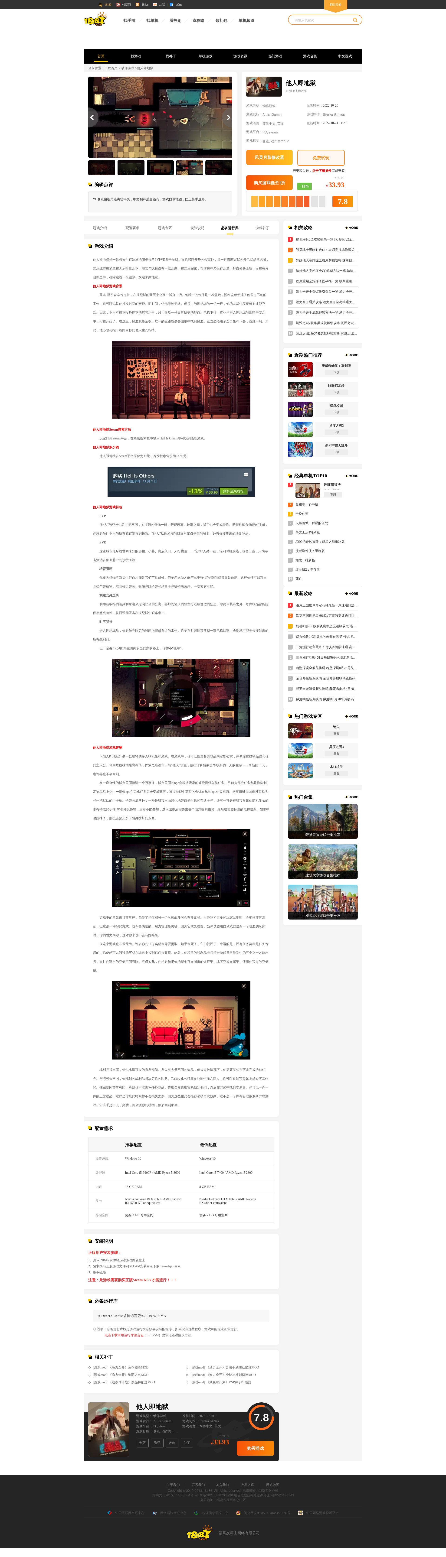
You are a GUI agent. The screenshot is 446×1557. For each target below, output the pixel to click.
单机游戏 (206, 56)
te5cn (179, 4)
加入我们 (222, 1484)
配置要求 (132, 228)
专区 (142, 1443)
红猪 (162, 4)
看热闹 (175, 20)
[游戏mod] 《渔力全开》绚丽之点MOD (120, 1375)
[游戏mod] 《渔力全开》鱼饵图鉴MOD (120, 1367)
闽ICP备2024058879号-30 (213, 1495)
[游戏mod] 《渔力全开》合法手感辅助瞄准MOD (224, 1367)
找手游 (129, 20)
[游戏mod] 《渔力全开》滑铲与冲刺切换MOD (223, 1375)
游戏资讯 (240, 56)
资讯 (157, 1443)
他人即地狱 (152, 1406)
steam (273, 132)
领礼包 (221, 20)
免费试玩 (321, 158)
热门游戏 (275, 56)
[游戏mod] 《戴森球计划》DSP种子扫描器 (220, 1382)
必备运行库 (230, 228)
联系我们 (198, 1484)
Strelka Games (334, 114)
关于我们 (173, 1484)
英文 (280, 123)
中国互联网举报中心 (129, 1512)
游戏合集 (310, 56)
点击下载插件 (322, 170)
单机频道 (246, 20)
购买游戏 (255, 1448)
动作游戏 (127, 68)
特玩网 (126, 4)
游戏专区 (165, 228)
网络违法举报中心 (173, 1512)
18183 (108, 4)
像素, (266, 141)
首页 (101, 56)
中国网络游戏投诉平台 (322, 1512)
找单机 (152, 20)
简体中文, (269, 123)
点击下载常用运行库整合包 (124, 1335)
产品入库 (247, 1484)
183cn (145, 4)
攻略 (172, 1443)
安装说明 (197, 228)
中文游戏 (345, 56)
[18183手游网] (95, 20)
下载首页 (111, 68)
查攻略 (198, 20)
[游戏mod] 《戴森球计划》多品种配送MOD (124, 1382)
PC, (265, 132)
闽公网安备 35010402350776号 (267, 1512)
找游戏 (136, 56)
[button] (227, 117)
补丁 (187, 1443)
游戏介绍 (100, 228)
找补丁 (171, 56)
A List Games (272, 114)
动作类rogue (280, 141)
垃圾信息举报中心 (215, 1512)
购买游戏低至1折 (269, 182)
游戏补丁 (262, 228)
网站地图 (272, 1484)
